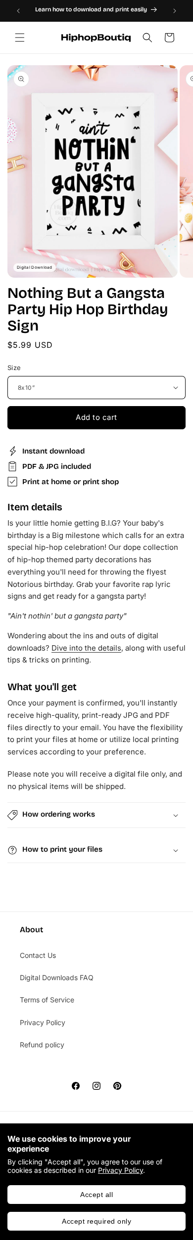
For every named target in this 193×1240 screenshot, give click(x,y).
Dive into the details (86, 648)
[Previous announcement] (18, 11)
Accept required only (96, 1221)
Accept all (96, 1195)
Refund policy (42, 1044)
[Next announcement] (175, 11)
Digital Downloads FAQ (57, 977)
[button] (20, 37)
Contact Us (38, 955)
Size (14, 368)
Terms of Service (47, 999)
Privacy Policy (120, 1170)
